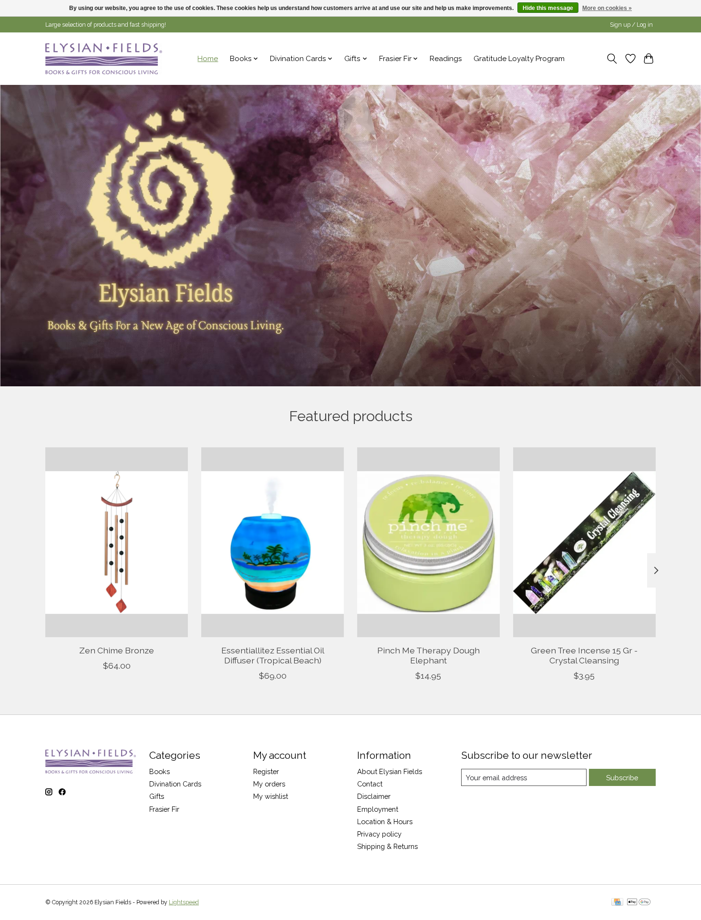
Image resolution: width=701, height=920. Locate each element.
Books (159, 771)
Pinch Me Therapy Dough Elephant (428, 655)
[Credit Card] (617, 902)
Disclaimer (374, 796)
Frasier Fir (164, 809)
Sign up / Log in (631, 24)
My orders (269, 784)
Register (266, 771)
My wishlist (270, 796)
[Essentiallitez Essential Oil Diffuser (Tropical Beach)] (272, 542)
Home (207, 58)
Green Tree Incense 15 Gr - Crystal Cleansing (584, 655)
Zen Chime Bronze (116, 650)
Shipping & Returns (387, 846)
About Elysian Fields (389, 771)
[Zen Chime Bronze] (116, 542)
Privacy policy (379, 834)
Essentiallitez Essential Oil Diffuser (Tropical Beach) (272, 655)
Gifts (156, 796)
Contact (369, 784)
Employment (377, 809)
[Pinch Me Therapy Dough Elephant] (428, 542)
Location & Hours (384, 821)
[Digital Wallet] (638, 902)
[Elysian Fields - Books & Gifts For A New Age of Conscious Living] (103, 58)
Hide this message (548, 8)
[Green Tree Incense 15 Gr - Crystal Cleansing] (584, 542)
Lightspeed (184, 902)
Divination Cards (175, 784)
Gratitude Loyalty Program (519, 58)
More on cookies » (607, 8)
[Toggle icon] (612, 58)
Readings (446, 58)
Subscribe (622, 778)
